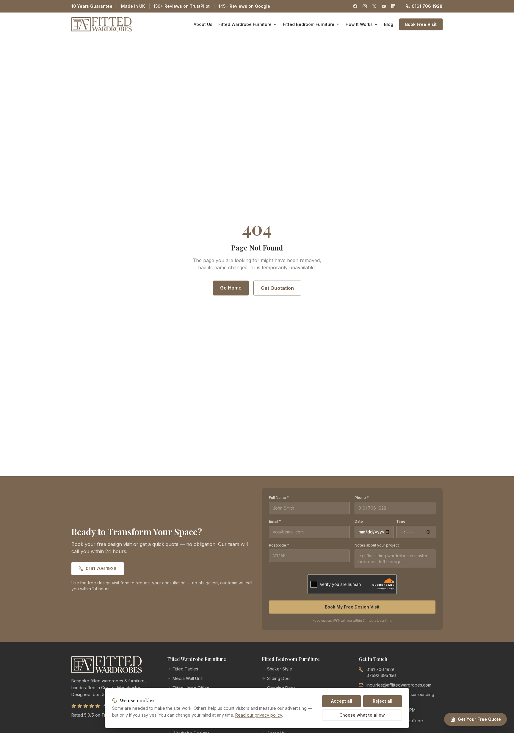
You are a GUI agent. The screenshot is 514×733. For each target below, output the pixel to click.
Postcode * (279, 545)
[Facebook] (355, 6)
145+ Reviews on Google (244, 6)
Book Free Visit (421, 24)
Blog (388, 24)
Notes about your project (377, 545)
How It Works (359, 24)
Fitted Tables (185, 668)
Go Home (231, 288)
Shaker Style (279, 668)
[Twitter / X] (374, 6)
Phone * (362, 497)
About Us (203, 24)
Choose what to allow (362, 715)
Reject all (382, 701)
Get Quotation (277, 288)
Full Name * (279, 497)
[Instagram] (365, 6)
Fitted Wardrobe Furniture (245, 24)
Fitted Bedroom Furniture (308, 24)
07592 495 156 (381, 675)
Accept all (341, 701)
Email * (275, 521)
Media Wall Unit (188, 678)
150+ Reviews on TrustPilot (181, 6)
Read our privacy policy (258, 715)
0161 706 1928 (427, 6)
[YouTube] (384, 6)
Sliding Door (279, 678)
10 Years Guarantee (91, 6)
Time (400, 521)
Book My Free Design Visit (352, 606)
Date (359, 521)
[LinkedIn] (393, 6)
